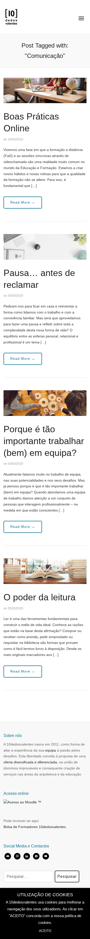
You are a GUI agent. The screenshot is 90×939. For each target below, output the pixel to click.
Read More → (22, 202)
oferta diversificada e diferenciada (30, 762)
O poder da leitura (40, 597)
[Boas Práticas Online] (45, 90)
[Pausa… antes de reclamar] (45, 247)
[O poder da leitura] (45, 571)
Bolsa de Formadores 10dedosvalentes (35, 827)
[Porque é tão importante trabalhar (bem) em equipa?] (45, 403)
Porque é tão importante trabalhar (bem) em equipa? (44, 441)
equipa (50, 750)
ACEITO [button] (45, 931)
